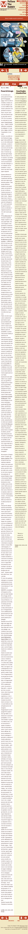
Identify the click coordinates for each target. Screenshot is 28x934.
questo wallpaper (21, 157)
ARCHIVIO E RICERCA (14, 76)
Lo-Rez (2, 910)
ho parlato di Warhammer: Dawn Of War (6, 637)
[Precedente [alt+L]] (4, 70)
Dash (22, 389)
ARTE (24, 12)
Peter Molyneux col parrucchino (6, 239)
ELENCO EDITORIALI (14, 77)
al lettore (10, 159)
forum (25, 114)
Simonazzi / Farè (23, 925)
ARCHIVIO (23, 3)
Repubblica (23, 100)
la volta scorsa (7, 215)
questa (17, 142)
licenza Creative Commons (21, 927)
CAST (24, 5)
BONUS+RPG (22, 10)
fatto (6, 130)
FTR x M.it (23, 14)
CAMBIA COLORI (23, 1)
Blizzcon (10, 424)
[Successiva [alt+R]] (23, 70)
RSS (19, 920)
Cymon (16, 545)
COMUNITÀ (22, 7)
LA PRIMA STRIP (13, 79)
